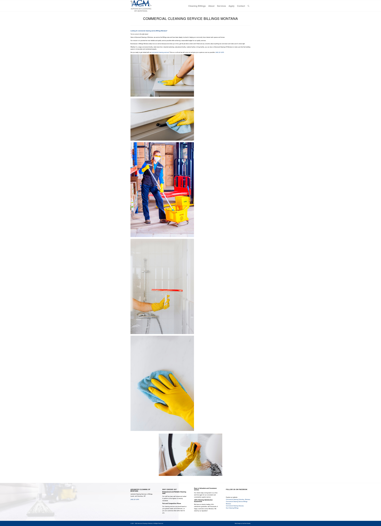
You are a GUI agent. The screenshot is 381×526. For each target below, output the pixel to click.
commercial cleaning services (160, 52)
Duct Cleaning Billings (232, 508)
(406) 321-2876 (219, 52)
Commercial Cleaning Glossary (235, 506)
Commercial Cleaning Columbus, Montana (238, 499)
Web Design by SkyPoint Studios (243, 523)
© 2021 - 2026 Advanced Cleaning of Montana (141, 523)
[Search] (248, 6)
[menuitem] (197, 6)
